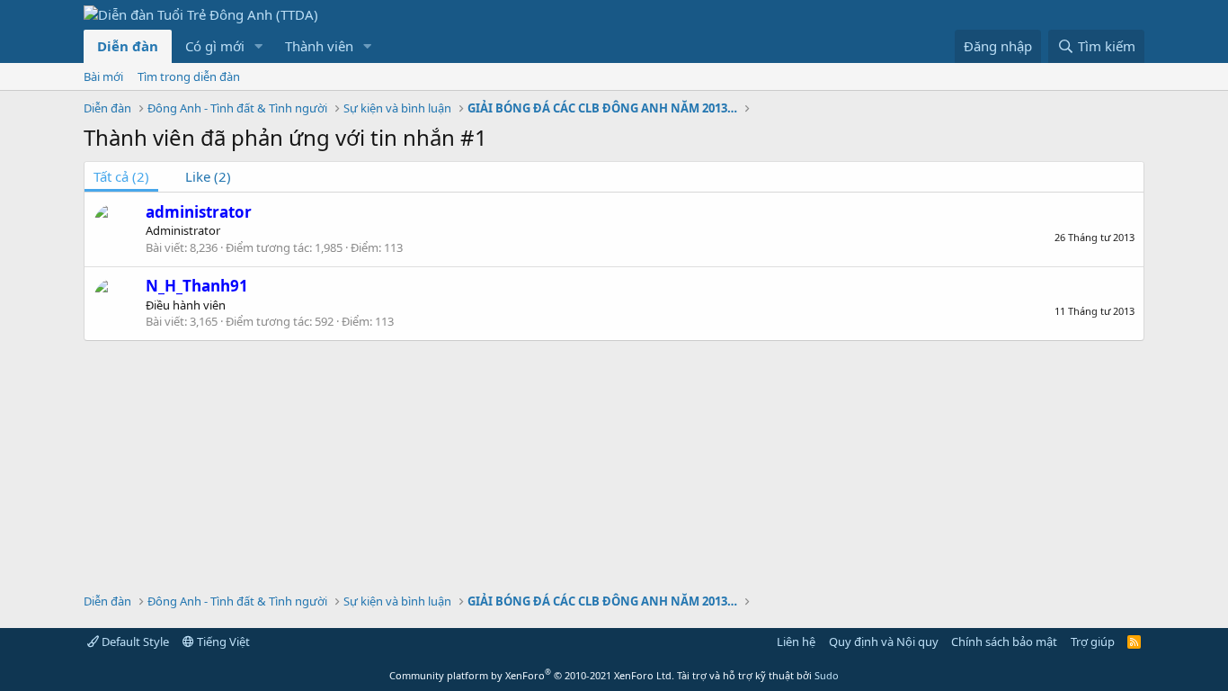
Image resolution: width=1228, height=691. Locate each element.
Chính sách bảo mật (1004, 641)
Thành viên (319, 46)
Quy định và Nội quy (884, 641)
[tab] (199, 177)
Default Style (134, 641)
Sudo (826, 675)
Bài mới (103, 76)
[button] (258, 46)
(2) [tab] (121, 176)
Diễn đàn (127, 46)
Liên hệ (796, 641)
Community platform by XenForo (531, 675)
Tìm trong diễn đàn (189, 76)
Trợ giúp (1093, 641)
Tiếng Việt (222, 641)
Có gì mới (215, 46)
